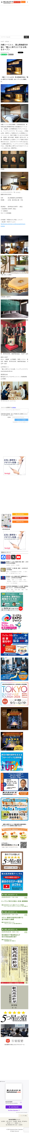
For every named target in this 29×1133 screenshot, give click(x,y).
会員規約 (20, 1124)
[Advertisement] (14, 15)
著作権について (10, 1123)
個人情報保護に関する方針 (11, 1124)
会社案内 (3, 1121)
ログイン (23, 1)
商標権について (18, 1123)
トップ (2, 41)
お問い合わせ (9, 1121)
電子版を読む (21, 521)
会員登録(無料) (20, 514)
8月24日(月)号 (6, 529)
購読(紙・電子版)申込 (20, 517)
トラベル (7, 41)
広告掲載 (15, 1121)
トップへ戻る (24, 1115)
